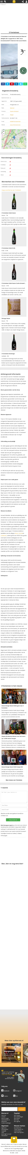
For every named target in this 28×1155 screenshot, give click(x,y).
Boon (16, 533)
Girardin (21, 533)
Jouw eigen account (6, 1134)
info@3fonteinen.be (15, 121)
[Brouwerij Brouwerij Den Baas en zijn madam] (8, 971)
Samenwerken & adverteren (5, 1120)
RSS (16, 1096)
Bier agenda (17, 1121)
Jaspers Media (21, 1150)
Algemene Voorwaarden (4, 1128)
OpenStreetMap (18, 148)
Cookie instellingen (6, 1123)
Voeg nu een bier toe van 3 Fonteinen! (11, 190)
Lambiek (4, 356)
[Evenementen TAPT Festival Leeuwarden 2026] (20, 971)
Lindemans (4, 535)
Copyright (3, 1131)
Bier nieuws (17, 1118)
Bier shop (16, 1120)
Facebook (6, 1091)
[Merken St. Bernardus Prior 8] (14, 951)
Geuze (3, 215)
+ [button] (3, 131)
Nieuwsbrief (4, 1135)
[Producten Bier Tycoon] (20, 894)
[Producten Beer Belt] (8, 894)
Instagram (18, 1091)
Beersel (4, 4)
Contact (3, 1117)
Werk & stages (5, 1118)
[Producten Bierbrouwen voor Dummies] (8, 932)
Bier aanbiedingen (18, 1117)
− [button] (3, 134)
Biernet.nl (5, 1150)
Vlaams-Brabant (14, 111)
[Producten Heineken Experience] (14, 989)
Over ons (3, 1115)
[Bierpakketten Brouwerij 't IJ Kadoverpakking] (20, 932)
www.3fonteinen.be (15, 125)
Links (2, 1132)
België (11, 114)
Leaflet (12, 148)
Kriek (3, 250)
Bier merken (17, 1115)
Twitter (5, 1096)
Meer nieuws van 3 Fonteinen (14, 780)
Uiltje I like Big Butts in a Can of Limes (19, 1133)
